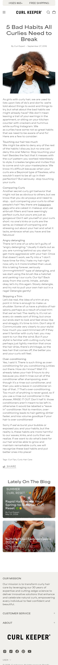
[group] (29, 3)
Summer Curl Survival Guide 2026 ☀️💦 (28, 540)
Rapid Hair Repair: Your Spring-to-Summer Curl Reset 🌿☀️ (24, 504)
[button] (48, 12)
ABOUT (7, 622)
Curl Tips (12, 459)
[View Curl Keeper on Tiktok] (11, 651)
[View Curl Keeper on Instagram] (5, 651)
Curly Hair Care (24, 459)
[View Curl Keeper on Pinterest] (23, 651)
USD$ (5, 659)
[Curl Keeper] (29, 12)
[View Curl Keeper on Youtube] (30, 651)
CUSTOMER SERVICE (17, 613)
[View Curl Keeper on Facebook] (17, 651)
